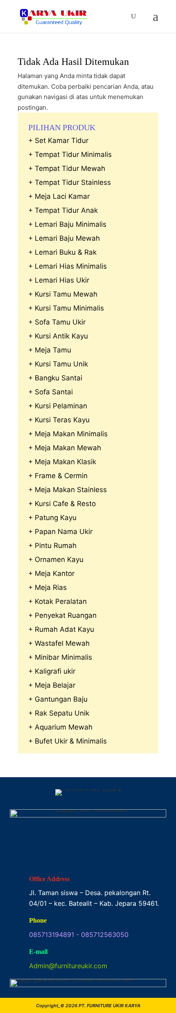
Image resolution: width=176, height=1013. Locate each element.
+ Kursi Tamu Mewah (62, 294)
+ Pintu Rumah (52, 545)
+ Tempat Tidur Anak (63, 210)
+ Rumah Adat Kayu (61, 629)
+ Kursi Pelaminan (57, 406)
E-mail (38, 951)
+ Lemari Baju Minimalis (67, 224)
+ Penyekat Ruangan (62, 615)
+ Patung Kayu (52, 517)
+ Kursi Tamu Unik (58, 364)
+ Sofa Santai (50, 392)
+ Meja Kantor (51, 573)
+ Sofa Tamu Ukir (57, 322)
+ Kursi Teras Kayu (59, 420)
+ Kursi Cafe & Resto (62, 504)
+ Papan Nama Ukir (60, 531)
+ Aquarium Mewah (60, 727)
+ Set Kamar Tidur (58, 140)
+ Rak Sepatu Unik (58, 713)
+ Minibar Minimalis (60, 657)
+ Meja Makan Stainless (67, 490)
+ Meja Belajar (51, 685)
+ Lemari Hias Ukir (58, 280)
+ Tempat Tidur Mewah (66, 168)
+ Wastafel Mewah (59, 643)
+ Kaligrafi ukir (51, 671)
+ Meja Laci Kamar (59, 196)
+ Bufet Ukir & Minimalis (67, 741)
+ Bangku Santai (55, 378)
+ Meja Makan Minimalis (68, 434)
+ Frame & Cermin (58, 476)
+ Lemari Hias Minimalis (67, 266)
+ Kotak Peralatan (57, 601)
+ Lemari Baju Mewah (64, 238)
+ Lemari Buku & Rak (62, 252)
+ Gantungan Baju (58, 699)
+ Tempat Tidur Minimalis (70, 154)
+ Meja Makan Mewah (64, 448)
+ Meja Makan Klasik (62, 462)
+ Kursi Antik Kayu (58, 336)
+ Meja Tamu (49, 350)
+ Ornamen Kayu (55, 559)
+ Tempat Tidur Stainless (69, 182)
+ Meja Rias (47, 587)
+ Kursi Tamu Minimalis (66, 308)
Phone (38, 920)
